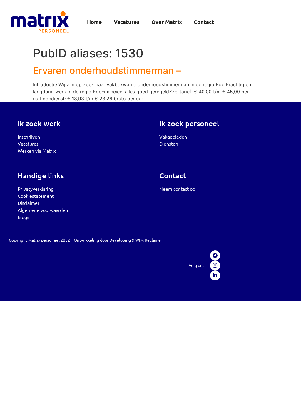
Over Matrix (166, 21)
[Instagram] (215, 265)
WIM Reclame (148, 239)
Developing (120, 239)
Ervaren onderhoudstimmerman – (107, 70)
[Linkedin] (215, 275)
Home (94, 21)
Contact (204, 21)
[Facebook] (215, 255)
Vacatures (127, 21)
